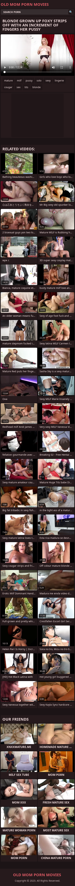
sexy (48, 80)
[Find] (70, 11)
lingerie (59, 80)
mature (8, 80)
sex (18, 87)
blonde (36, 87)
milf (19, 80)
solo (39, 80)
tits (26, 87)
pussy (29, 80)
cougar (8, 87)
